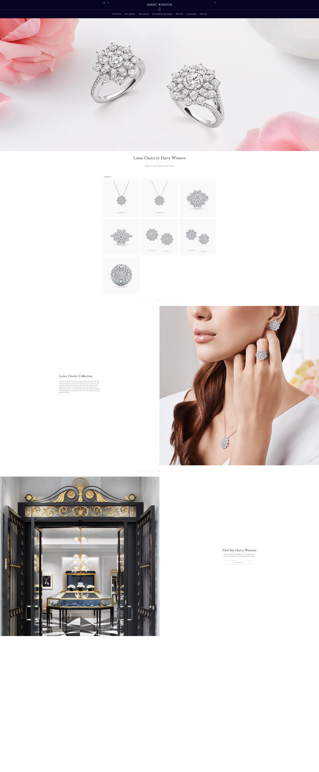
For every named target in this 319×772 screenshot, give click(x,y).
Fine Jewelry (144, 14)
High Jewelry (129, 14)
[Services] (104, 2)
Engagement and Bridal (162, 14)
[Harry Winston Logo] (159, 10)
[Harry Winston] (159, 4)
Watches (179, 14)
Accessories (191, 14)
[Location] (215, 2)
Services (203, 14)
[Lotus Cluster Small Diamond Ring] (121, 237)
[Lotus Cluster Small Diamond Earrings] (197, 237)
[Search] (108, 2)
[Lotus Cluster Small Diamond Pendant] (121, 199)
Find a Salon (239, 562)
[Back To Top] (316, 769)
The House (116, 14)
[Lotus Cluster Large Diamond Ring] (197, 199)
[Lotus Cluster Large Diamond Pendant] (159, 199)
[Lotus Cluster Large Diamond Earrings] (159, 237)
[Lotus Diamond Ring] (121, 275)
